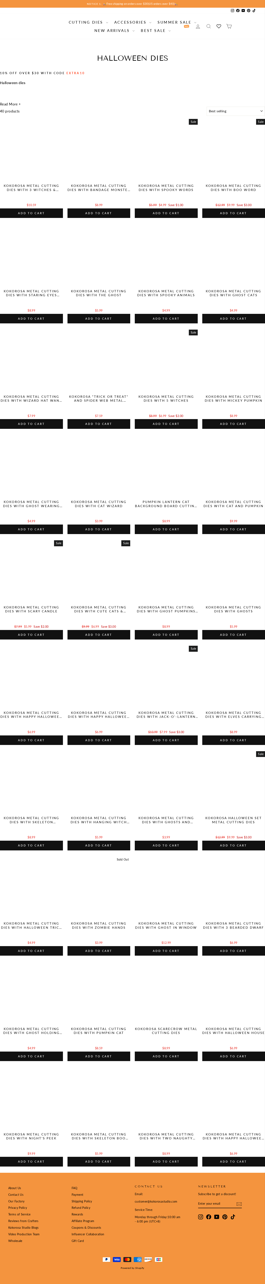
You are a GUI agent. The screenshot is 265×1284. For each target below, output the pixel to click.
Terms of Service (19, 1214)
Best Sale (154, 30)
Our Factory (16, 1201)
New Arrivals (113, 30)
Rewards (77, 1214)
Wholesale (15, 1241)
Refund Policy (81, 1207)
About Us (14, 1188)
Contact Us (15, 1194)
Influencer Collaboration (88, 1234)
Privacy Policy (17, 1207)
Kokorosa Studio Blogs (23, 1227)
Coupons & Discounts (86, 1227)
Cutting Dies (87, 22)
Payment (77, 1194)
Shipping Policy (82, 1201)
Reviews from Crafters (23, 1221)
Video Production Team (24, 1234)
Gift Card (78, 1241)
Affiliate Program (83, 1221)
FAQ (74, 1188)
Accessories (131, 22)
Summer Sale (175, 22)
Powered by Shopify (132, 1267)
